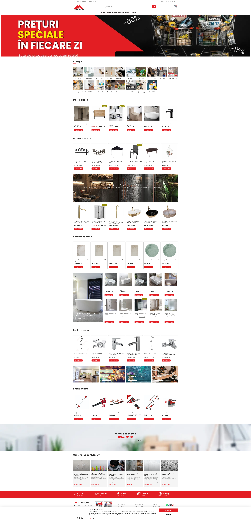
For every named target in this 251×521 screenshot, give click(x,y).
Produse (103, 12)
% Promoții (133, 12)
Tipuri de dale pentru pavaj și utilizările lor (169, 473)
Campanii (121, 12)
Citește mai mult (78, 168)
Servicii (109, 12)
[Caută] (154, 6)
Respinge (168, 514)
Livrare (81, 494)
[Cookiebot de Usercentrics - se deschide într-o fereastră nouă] (80, 518)
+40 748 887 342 (92, 1)
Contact (175, 1)
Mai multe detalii (125, 190)
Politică (123, 494)
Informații (166, 494)
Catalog (114, 12)
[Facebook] (168, 505)
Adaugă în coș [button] (78, 130)
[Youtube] (172, 505)
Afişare (90, 518)
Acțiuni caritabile (157, 506)
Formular (145, 494)
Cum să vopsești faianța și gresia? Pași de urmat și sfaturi (151, 474)
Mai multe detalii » (78, 484)
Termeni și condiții (139, 504)
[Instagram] (170, 505)
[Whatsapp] (167, 505)
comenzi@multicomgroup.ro (80, 1)
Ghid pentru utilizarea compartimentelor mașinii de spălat (116, 474)
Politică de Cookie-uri (139, 506)
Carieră (170, 1)
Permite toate (168, 510)
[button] (2, 35)
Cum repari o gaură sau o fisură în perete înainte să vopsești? (81, 474)
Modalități (103, 494)
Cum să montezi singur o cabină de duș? (133, 473)
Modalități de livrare (120, 504)
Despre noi (155, 504)
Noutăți (127, 12)
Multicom (163, 1)
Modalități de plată (120, 506)
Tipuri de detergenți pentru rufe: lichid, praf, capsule (98, 473)
